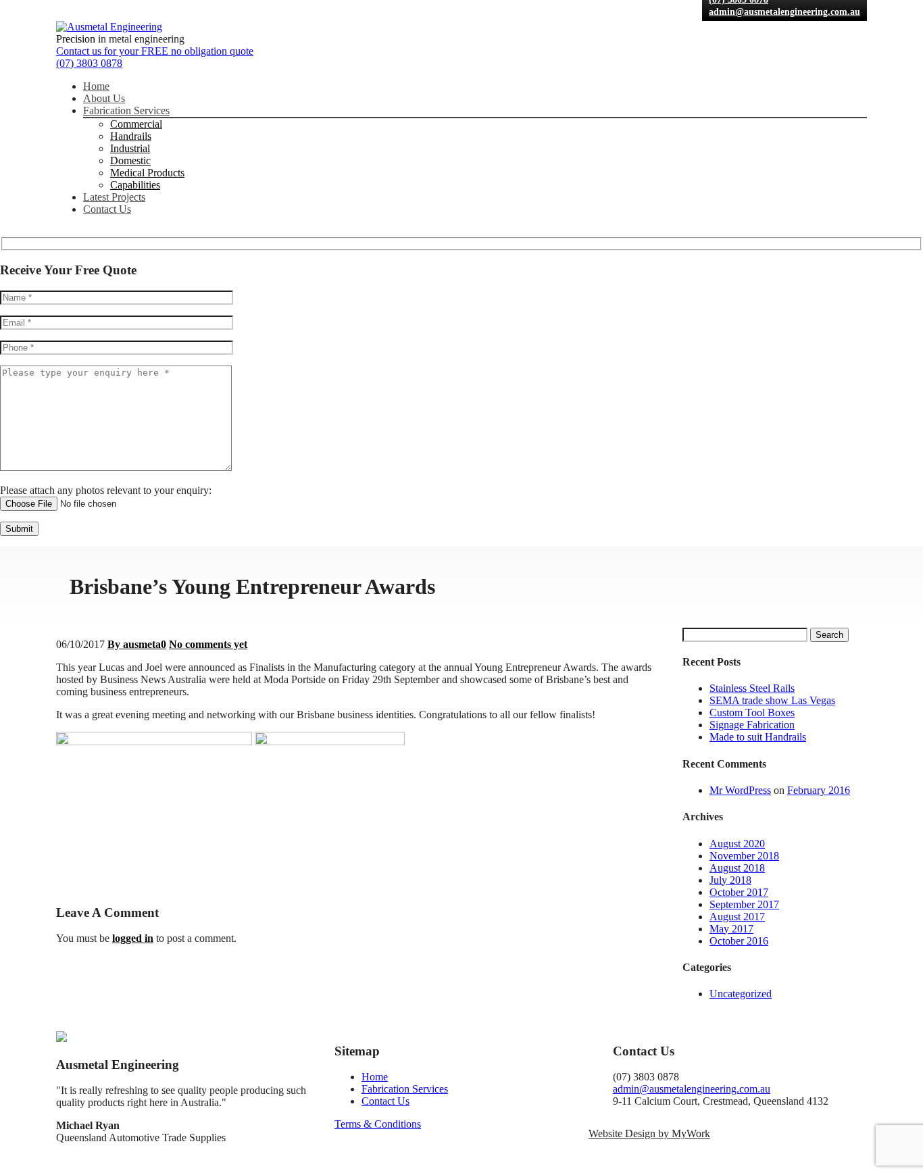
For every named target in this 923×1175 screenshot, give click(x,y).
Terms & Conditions (377, 1124)
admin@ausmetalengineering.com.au (784, 12)
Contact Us (107, 209)
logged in (132, 938)
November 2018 (744, 855)
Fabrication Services (126, 110)
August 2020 (737, 843)
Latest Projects (114, 197)
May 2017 (731, 928)
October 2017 (738, 892)
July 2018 (730, 880)
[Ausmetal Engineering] (109, 26)
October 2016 (738, 941)
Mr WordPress (740, 790)
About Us (104, 98)
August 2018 (737, 868)
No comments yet (208, 644)
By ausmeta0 (136, 644)
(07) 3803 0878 (89, 63)
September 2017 (744, 904)
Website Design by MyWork (649, 1133)
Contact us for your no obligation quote (154, 51)
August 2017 (737, 916)
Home (96, 86)
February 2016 (818, 790)
